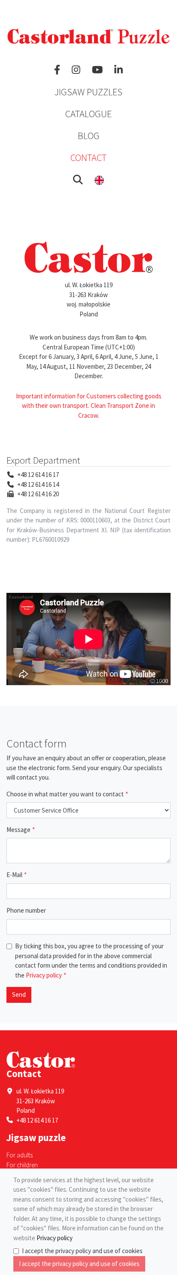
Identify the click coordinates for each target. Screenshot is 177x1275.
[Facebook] (57, 70)
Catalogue (88, 114)
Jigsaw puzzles (88, 92)
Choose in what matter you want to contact (65, 794)
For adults (19, 1155)
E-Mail (14, 875)
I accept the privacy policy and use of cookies (82, 1251)
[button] (78, 179)
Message (18, 830)
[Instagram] (76, 70)
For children (22, 1165)
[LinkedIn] (118, 70)
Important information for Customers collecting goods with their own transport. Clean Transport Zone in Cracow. (89, 405)
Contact (88, 158)
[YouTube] (97, 70)
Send (19, 994)
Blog (89, 136)
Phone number (26, 910)
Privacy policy (43, 975)
